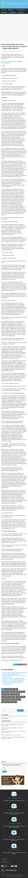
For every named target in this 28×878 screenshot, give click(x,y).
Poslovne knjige (15, 694)
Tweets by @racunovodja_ (7, 785)
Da (4, 767)
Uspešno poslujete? (14, 836)
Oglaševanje (4, 858)
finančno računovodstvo (8, 691)
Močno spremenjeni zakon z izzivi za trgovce (11, 734)
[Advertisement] (14, 28)
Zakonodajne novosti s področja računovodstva (13, 678)
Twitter (15, 664)
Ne (4, 769)
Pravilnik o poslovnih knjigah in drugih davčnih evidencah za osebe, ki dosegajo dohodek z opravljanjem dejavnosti (13, 683)
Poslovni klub (12, 12)
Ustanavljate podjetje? (14, 823)
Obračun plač (11, 9)
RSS (12, 866)
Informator (21, 12)
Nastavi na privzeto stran (6, 866)
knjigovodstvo (9, 163)
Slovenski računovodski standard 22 (9, 61)
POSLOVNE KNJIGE (5, 62)
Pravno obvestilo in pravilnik (16, 876)
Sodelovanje (4, 12)
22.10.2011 (4, 51)
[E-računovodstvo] (14, 4)
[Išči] (10, 710)
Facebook (20, 664)
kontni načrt (5, 694)
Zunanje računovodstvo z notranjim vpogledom (13, 679)
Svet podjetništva (21, 9)
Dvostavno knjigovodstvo (11, 689)
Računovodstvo (12, 51)
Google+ (24, 664)
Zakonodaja (18, 51)
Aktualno (3, 9)
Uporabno (3, 860)
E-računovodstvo (5, 862)
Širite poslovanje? (14, 850)
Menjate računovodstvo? (14, 798)
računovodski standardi (8, 696)
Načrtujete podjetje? (14, 810)
